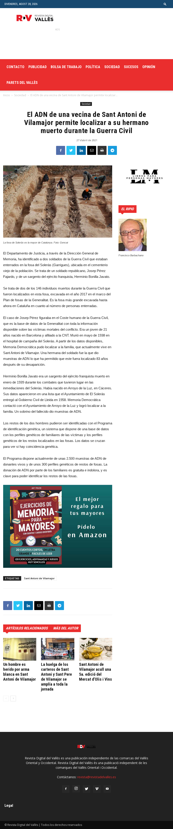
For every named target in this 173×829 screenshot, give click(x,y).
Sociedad (112, 67)
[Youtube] (107, 789)
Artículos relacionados (27, 628)
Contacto (15, 67)
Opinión (148, 67)
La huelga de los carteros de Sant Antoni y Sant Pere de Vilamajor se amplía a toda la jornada (56, 676)
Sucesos (131, 67)
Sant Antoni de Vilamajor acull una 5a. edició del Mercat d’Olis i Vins (95, 672)
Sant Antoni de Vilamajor (39, 578)
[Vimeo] (96, 789)
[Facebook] (65, 789)
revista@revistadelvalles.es (96, 777)
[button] (165, 4)
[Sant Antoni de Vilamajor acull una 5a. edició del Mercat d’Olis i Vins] (95, 649)
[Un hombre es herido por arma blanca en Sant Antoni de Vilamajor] (19, 649)
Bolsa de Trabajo (66, 67)
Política (93, 67)
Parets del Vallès (22, 82)
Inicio (6, 95)
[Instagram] (76, 788)
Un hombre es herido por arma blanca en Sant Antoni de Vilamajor (19, 672)
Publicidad (37, 67)
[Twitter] (86, 789)
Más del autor (65, 628)
